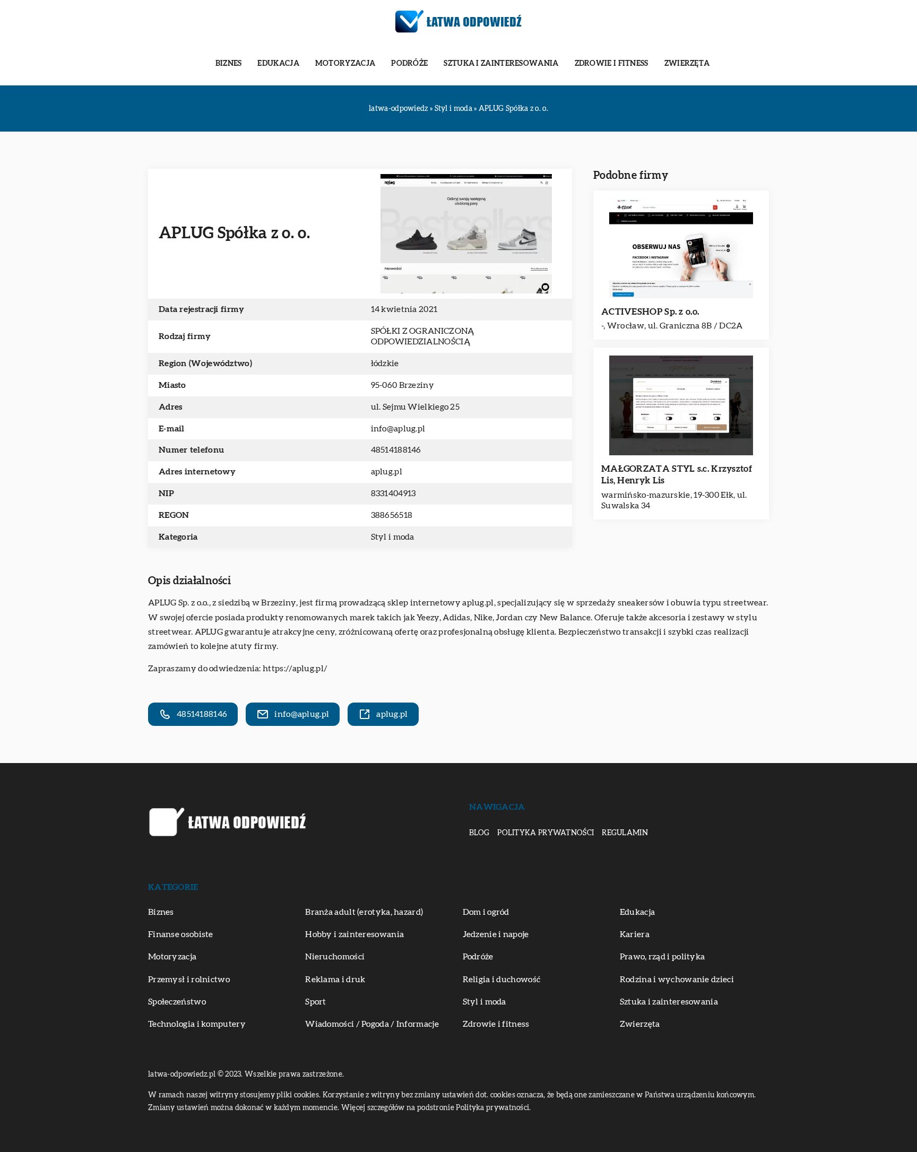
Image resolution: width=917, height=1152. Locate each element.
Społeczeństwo (177, 1002)
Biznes (228, 63)
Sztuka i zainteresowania (501, 63)
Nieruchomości (335, 956)
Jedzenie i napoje (496, 934)
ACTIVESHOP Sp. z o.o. (650, 311)
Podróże (409, 63)
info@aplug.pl (398, 429)
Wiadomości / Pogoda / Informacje (372, 1024)
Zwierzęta (687, 63)
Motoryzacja (345, 63)
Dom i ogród (486, 912)
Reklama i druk (335, 979)
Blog (479, 833)
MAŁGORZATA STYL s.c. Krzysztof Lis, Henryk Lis (676, 474)
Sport (315, 1002)
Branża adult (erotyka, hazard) (364, 912)
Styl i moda (392, 537)
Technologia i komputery (197, 1024)
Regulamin (625, 833)
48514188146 (396, 450)
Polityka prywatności (545, 833)
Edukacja (278, 63)
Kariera (635, 934)
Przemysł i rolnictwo (189, 979)
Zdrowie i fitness (611, 63)
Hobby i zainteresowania (354, 934)
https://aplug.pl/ (295, 668)
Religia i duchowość (502, 979)
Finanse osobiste (180, 934)
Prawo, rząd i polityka (662, 956)
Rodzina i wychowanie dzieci (677, 979)
